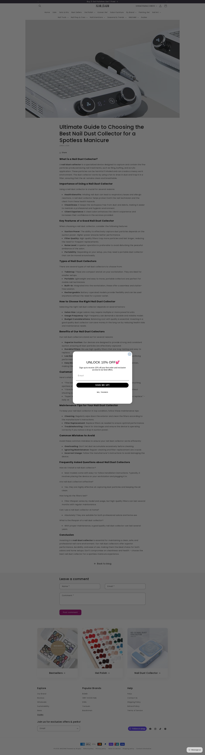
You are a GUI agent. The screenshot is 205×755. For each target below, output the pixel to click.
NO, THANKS (102, 392)
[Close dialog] (129, 354)
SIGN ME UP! (102, 385)
